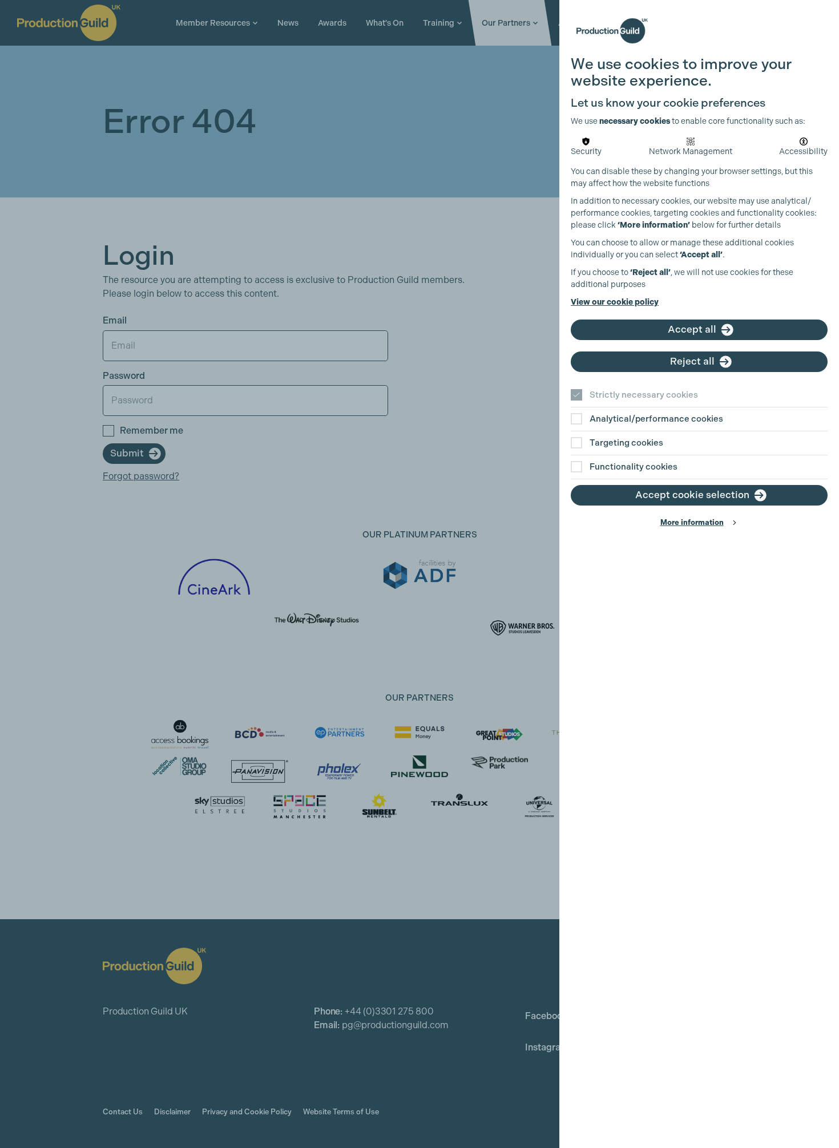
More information (692, 522)
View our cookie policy (615, 302)
